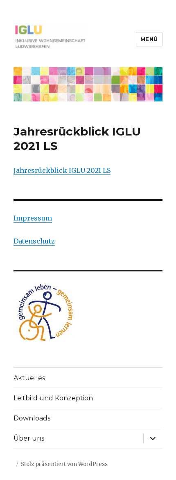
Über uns (29, 438)
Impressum (33, 218)
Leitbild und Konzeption (53, 398)
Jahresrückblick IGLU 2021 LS (62, 170)
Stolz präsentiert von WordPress (64, 464)
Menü (149, 39)
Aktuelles (29, 378)
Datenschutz (34, 241)
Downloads (32, 418)
